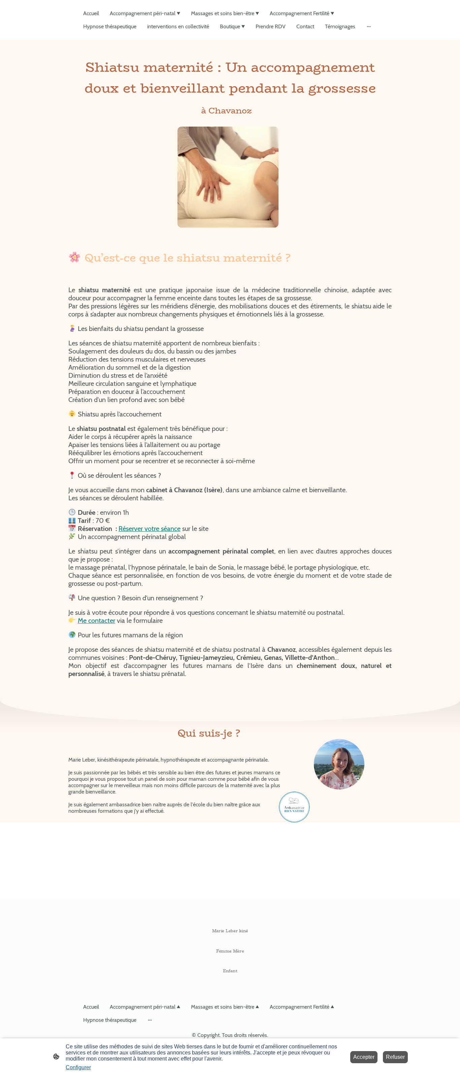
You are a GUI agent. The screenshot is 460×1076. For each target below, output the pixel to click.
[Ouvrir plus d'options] (368, 26)
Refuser (395, 1057)
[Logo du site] (230, 983)
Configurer (78, 1067)
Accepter (363, 1057)
